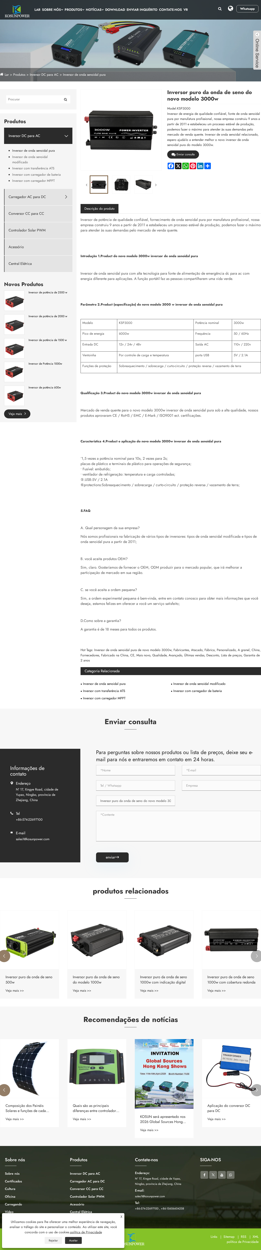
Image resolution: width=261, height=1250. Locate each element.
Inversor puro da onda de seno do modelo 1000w (96, 980)
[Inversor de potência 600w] (14, 395)
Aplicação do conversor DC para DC (228, 1108)
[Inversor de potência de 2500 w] (14, 300)
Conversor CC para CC (26, 213)
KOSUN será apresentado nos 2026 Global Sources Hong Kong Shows (162, 1119)
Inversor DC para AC (44, 74)
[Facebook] (204, 1175)
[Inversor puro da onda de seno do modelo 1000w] (96, 939)
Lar (37, 9)
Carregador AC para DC (27, 197)
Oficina (10, 1196)
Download (115, 9)
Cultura (10, 1188)
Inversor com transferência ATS (33, 168)
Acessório (16, 247)
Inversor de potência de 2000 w (48, 316)
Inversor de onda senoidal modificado (30, 159)
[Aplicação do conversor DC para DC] (231, 1068)
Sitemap (228, 1236)
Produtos (73, 9)
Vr (186, 9)
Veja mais (16, 413)
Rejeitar (53, 1240)
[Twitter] (213, 1175)
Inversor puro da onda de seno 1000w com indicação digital (163, 980)
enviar (112, 857)
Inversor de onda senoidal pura (84, 74)
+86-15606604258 (172, 1208)
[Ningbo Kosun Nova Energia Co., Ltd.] (16, 11)
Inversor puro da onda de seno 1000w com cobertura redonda (231, 980)
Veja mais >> (15, 990)
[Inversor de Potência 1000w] (14, 372)
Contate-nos (170, 9)
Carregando (13, 1204)
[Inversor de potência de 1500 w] (14, 348)
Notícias (94, 9)
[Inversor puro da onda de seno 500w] (29, 939)
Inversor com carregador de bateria (36, 174)
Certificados (13, 1181)
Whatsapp (247, 9)
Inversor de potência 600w (45, 387)
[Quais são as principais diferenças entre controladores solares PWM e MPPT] (96, 1068)
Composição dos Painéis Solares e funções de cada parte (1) (26, 1108)
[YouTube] (222, 1175)
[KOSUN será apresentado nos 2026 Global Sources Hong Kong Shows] (164, 1074)
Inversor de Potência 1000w (45, 364)
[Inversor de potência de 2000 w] (14, 324)
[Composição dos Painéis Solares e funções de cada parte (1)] (29, 1068)
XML (256, 1236)
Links (214, 1236)
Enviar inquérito (142, 9)
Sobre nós (51, 9)
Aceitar (73, 1240)
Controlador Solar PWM (27, 230)
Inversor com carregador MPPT (33, 180)
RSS (243, 1236)
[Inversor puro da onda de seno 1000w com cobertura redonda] (231, 939)
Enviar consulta (186, 154)
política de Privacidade (243, 1241)
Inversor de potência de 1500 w (48, 340)
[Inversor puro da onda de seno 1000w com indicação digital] (164, 939)
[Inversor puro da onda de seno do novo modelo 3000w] (99, 184)
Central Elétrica (20, 263)
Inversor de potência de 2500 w (48, 292)
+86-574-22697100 (29, 819)
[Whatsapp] (230, 1175)
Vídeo (9, 1211)
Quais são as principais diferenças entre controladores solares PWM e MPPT (96, 1108)
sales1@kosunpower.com (32, 839)
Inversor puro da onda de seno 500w (29, 980)
